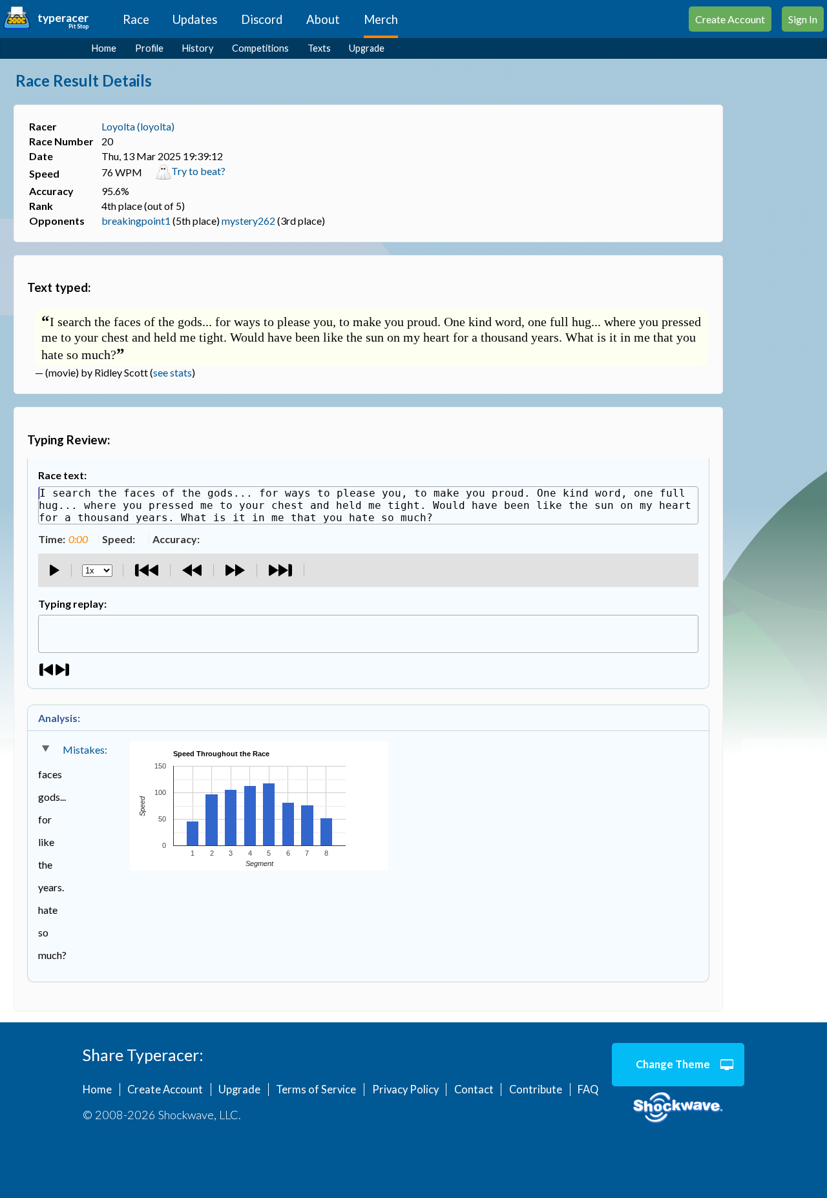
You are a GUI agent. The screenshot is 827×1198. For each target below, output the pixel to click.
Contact (474, 1089)
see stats (172, 372)
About (323, 19)
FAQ (588, 1089)
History (197, 48)
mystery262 (248, 220)
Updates (195, 19)
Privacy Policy (405, 1089)
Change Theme (673, 1064)
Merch (381, 19)
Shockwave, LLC (678, 1108)
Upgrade (366, 48)
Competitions (260, 48)
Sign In (802, 19)
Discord (261, 19)
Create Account (730, 19)
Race (136, 19)
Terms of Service (316, 1089)
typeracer (63, 18)
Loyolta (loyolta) (137, 126)
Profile (149, 48)
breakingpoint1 (136, 220)
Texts (319, 48)
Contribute (535, 1089)
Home (104, 48)
